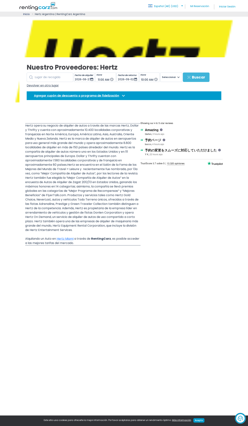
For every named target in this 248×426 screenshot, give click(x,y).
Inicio (26, 14)
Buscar (198, 77)
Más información (181, 420)
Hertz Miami (65, 239)
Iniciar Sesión (227, 6)
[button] (166, 5)
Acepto (199, 420)
